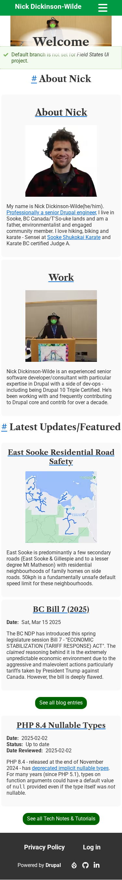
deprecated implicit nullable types (70, 768)
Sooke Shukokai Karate (74, 237)
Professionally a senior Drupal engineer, (52, 212)
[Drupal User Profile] (74, 865)
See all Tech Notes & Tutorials (61, 819)
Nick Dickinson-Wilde (48, 6)
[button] (61, 195)
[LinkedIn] (97, 865)
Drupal (53, 865)
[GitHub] (85, 865)
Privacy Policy (44, 847)
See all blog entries (61, 703)
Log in (92, 847)
